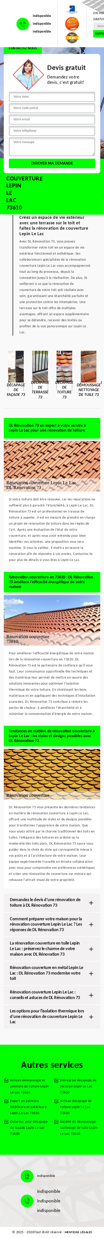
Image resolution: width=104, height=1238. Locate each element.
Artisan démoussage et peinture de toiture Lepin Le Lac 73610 (29, 1086)
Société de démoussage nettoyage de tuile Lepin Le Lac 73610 (78, 1128)
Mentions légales (78, 1232)
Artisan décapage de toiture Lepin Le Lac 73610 (76, 1107)
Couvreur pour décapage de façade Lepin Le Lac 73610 (29, 1128)
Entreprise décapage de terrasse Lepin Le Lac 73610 (78, 1086)
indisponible (42, 16)
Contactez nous (23, 48)
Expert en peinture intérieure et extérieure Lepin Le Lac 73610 (28, 1107)
